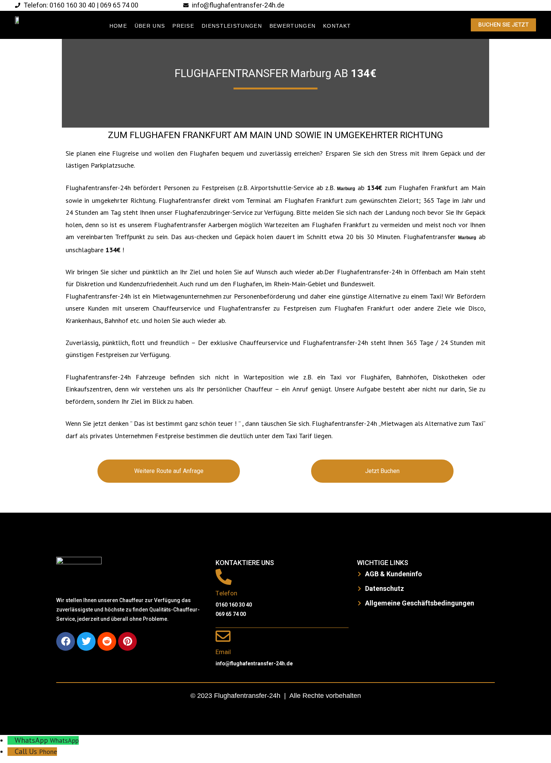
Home (118, 26)
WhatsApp (64, 740)
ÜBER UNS (150, 26)
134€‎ (363, 74)
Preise (183, 26)
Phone (48, 751)
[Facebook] (65, 641)
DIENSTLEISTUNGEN (232, 26)
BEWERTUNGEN (293, 26)
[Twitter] (86, 641)
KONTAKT (337, 26)
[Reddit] (106, 641)
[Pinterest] (127, 641)
